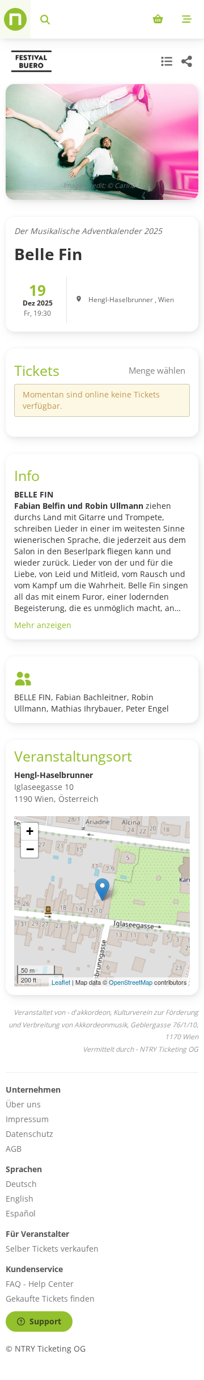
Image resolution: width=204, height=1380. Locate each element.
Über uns (23, 1104)
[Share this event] (187, 61)
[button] (102, 889)
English (19, 1198)
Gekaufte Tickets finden (50, 1298)
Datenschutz (29, 1133)
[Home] (15, 19)
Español (21, 1213)
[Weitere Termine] (165, 61)
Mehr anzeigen (42, 625)
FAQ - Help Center (40, 1283)
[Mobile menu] (186, 19)
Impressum (27, 1119)
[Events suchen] (45, 19)
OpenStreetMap (130, 981)
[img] (102, 901)
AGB (14, 1148)
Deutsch (21, 1183)
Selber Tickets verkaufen (52, 1248)
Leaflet (61, 981)
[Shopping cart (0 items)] (157, 19)
